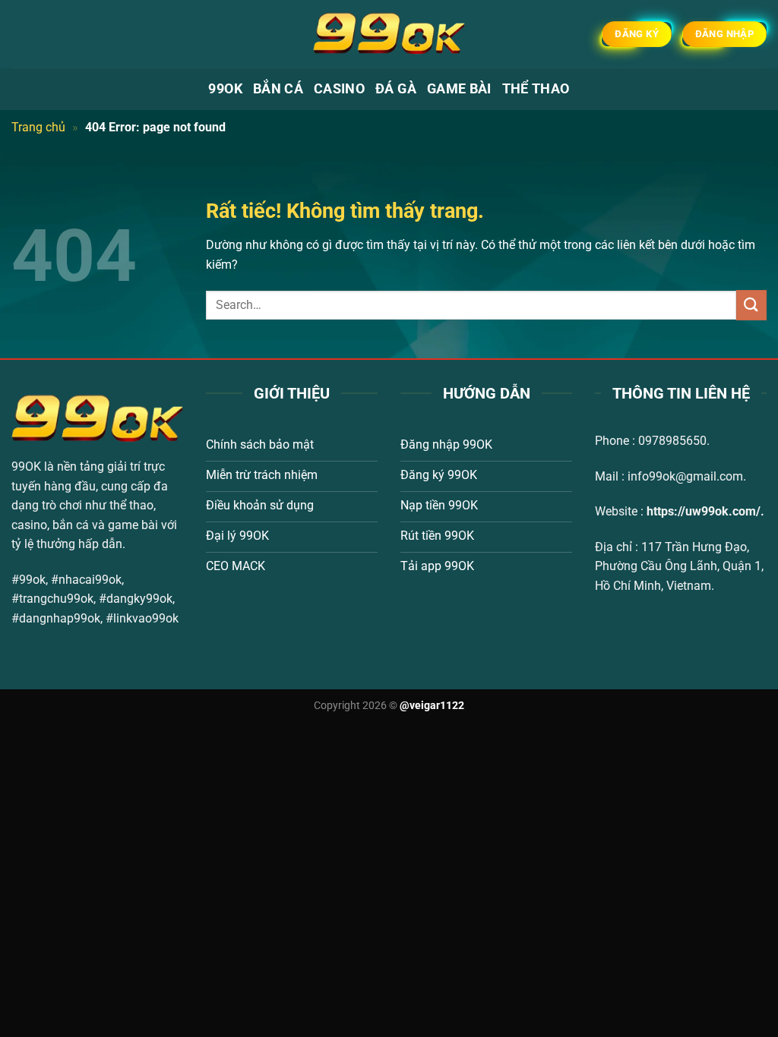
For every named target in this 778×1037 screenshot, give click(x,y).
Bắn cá (278, 88)
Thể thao (536, 88)
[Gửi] (751, 305)
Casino (339, 88)
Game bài (459, 88)
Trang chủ (38, 127)
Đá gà (395, 88)
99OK (225, 88)
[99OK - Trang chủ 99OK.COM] (389, 34)
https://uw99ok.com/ (704, 511)
